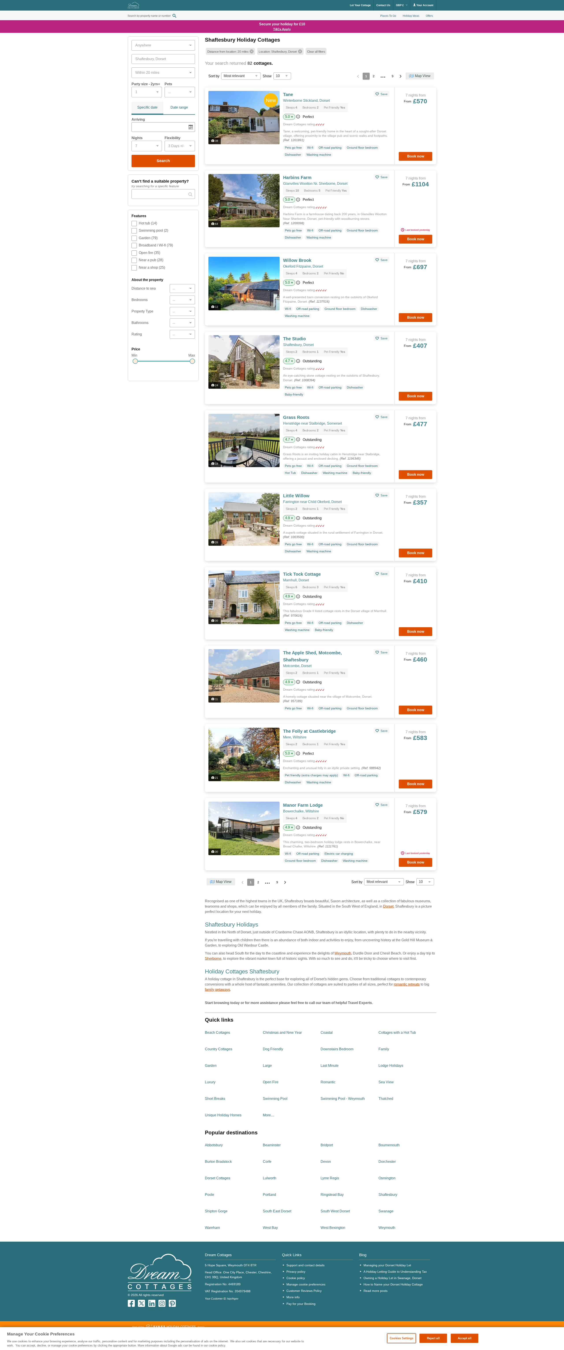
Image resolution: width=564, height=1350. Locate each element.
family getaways (217, 989)
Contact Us (383, 5)
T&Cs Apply (282, 29)
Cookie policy (295, 1278)
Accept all (464, 1338)
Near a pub (151, 260)
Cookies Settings (401, 1338)
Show (267, 76)
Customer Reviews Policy (304, 1291)
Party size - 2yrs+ (146, 84)
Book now (415, 156)
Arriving (138, 119)
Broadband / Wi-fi (156, 245)
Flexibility (172, 138)
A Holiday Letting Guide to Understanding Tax (395, 1271)
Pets (168, 84)
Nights (137, 138)
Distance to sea (144, 288)
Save (384, 94)
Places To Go (388, 15)
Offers (429, 15)
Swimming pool (153, 230)
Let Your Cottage (360, 5)
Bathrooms (140, 323)
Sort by (213, 76)
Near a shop (152, 267)
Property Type (142, 311)
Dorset (388, 906)
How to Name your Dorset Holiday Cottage (393, 1284)
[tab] (147, 108)
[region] (282, 1338)
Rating (137, 334)
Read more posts (376, 1291)
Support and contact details (305, 1265)
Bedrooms (140, 300)
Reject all (433, 1338)
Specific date (147, 107)
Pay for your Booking (300, 1304)
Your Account (424, 5)
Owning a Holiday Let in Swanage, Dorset (392, 1278)
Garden (148, 238)
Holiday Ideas (411, 15)
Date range (179, 107)
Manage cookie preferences (305, 1284)
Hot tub (148, 223)
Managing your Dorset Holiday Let (387, 1265)
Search (163, 161)
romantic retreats (407, 984)
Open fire (149, 253)
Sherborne (213, 958)
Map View (422, 76)
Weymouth (342, 953)
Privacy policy (295, 1271)
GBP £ (400, 5)
